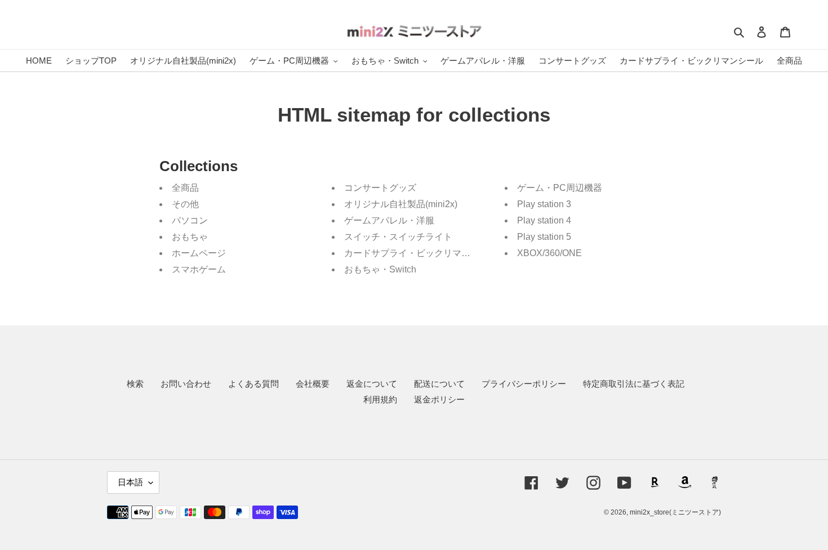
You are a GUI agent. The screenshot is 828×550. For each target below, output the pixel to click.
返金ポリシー (439, 399)
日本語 (130, 482)
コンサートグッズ (380, 188)
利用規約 (380, 399)
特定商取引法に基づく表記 (633, 383)
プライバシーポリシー (524, 383)
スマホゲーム (199, 269)
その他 (185, 204)
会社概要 (313, 383)
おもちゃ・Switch (380, 269)
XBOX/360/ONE (549, 253)
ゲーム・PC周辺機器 (559, 188)
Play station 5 (544, 237)
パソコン (190, 220)
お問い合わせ (186, 383)
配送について (439, 383)
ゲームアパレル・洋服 (389, 220)
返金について (371, 383)
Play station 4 (544, 220)
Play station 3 (544, 204)
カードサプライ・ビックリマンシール (420, 253)
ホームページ (199, 253)
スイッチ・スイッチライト (398, 237)
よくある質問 (253, 383)
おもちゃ (190, 237)
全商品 (185, 188)
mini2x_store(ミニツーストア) (675, 512)
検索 (135, 383)
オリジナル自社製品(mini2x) (400, 204)
